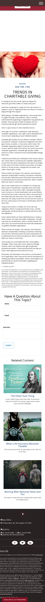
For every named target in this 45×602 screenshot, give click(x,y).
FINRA (14, 578)
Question (6, 327)
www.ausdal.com (29, 580)
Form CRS (4, 551)
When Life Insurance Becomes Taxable (22, 445)
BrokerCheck (39, 555)
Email (7, 315)
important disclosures (6, 594)
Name (7, 304)
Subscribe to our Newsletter (15, 599)
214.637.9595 (26, 533)
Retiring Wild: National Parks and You (22, 493)
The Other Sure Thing (22, 395)
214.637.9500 (9, 533)
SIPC (18, 578)
